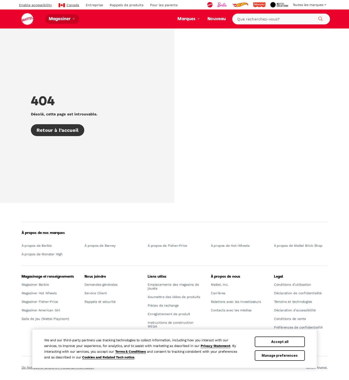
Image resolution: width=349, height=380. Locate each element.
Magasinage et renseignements (48, 276)
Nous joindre (95, 276)
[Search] (320, 18)
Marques (187, 19)
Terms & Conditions (130, 351)
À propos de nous (225, 276)
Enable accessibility (35, 5)
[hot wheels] (240, 5)
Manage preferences (280, 355)
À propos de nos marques (43, 233)
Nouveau (217, 19)
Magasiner (60, 19)
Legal (278, 276)
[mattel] (210, 5)
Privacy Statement (215, 346)
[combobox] (281, 19)
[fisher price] (259, 5)
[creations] (279, 5)
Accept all (279, 342)
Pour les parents (164, 5)
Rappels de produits (126, 5)
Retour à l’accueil (58, 130)
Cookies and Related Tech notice (108, 357)
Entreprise (94, 5)
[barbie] (223, 5)
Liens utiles (157, 276)
